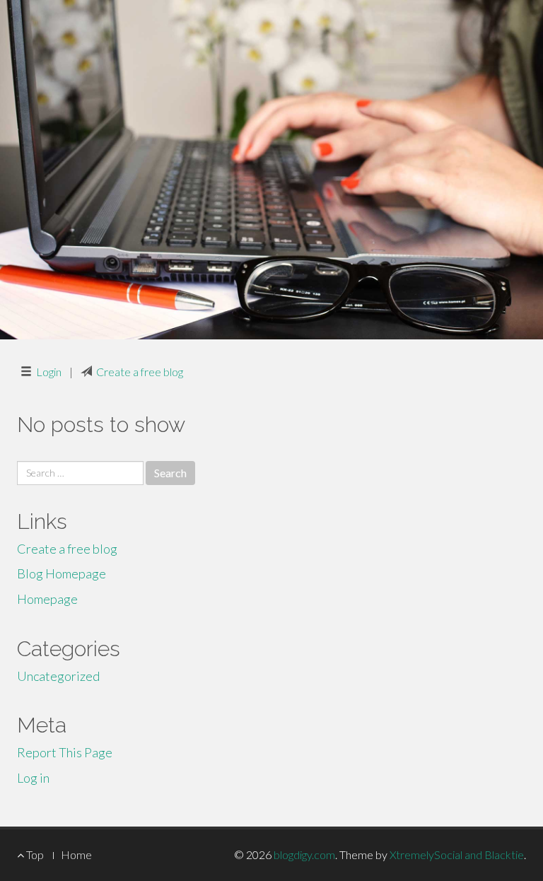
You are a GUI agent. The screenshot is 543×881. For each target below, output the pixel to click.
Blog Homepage (61, 573)
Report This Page (64, 752)
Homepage (47, 599)
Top (34, 854)
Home (76, 854)
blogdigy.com (304, 854)
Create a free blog (139, 371)
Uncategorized (58, 676)
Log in (33, 778)
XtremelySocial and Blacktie (457, 854)
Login (49, 371)
